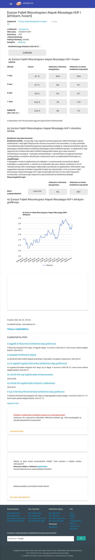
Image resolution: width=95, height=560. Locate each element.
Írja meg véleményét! (20, 497)
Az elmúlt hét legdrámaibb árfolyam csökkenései (31, 383)
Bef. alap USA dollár (56, 521)
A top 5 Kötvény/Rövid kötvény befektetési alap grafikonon (36, 391)
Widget (72, 516)
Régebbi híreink (13, 403)
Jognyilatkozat (75, 521)
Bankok (72, 523)
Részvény (22, 42)
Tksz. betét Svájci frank (37, 518)
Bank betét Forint (13, 513)
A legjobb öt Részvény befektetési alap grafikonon (31, 343)
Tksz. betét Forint (34, 513)
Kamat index (74, 526)
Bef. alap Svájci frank (57, 518)
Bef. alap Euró (54, 516)
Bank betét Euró (13, 516)
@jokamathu (42, 466)
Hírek (72, 518)
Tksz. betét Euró (34, 516)
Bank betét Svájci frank (16, 518)
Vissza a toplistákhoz (17, 329)
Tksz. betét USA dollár (36, 521)
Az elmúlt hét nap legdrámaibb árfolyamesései (30, 374)
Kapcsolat (73, 529)
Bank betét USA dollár (15, 521)
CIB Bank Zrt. (24, 29)
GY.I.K (72, 513)
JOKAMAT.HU (28, 3)
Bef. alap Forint (54, 513)
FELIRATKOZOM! (16, 431)
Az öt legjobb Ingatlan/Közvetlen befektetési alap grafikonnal (37, 363)
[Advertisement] (70, 38)
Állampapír (53, 527)
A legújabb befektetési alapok (21, 355)
